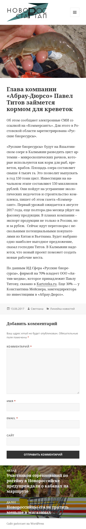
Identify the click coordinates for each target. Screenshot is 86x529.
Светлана (37, 309)
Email (12, 418)
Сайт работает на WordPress (25, 523)
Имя (11, 401)
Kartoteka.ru (47, 284)
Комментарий (19, 346)
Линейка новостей (62, 309)
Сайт (10, 435)
